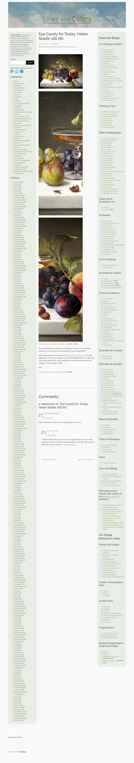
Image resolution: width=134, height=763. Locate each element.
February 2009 (19, 628)
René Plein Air (107, 165)
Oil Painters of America (111, 59)
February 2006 (19, 707)
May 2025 (17, 215)
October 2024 (19, 224)
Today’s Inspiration (109, 230)
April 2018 (17, 386)
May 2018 (17, 384)
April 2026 (17, 191)
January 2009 (19, 630)
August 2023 (18, 250)
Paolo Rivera (107, 312)
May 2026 (17, 189)
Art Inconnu (107, 70)
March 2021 (18, 310)
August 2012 (18, 536)
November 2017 (19, 397)
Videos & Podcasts (21, 167)
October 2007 (19, 663)
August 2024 (18, 228)
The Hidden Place (109, 72)
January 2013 (18, 525)
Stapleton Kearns (109, 152)
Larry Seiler (107, 149)
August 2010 (18, 588)
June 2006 (18, 698)
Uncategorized (19, 162)
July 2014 (17, 485)
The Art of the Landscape (112, 78)
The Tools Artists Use (110, 445)
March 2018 (18, 389)
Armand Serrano (109, 389)
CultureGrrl (107, 96)
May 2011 (17, 569)
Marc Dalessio (108, 147)
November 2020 (20, 318)
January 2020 (19, 340)
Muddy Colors (108, 356)
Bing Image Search (110, 635)
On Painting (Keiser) (110, 114)
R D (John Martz (108, 238)
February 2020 (19, 338)
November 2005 (20, 714)
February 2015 (19, 470)
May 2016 (17, 437)
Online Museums (20, 130)
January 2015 (18, 472)
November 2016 (19, 424)
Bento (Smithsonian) (110, 67)
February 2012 (19, 549)
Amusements (19, 83)
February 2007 (19, 681)
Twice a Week (108, 182)
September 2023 (20, 248)
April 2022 (17, 281)
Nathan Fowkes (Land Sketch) (113, 171)
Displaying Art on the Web (23, 112)
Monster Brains (108, 243)
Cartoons (17, 97)
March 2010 (18, 600)
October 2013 (19, 505)
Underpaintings (108, 52)
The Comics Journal (110, 321)
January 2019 (18, 367)
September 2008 (20, 639)
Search (13, 59)
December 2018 (20, 369)
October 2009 (19, 611)
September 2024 (20, 226)
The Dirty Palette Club (110, 191)
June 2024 (18, 231)
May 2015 (17, 463)
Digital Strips (107, 345)
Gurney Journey (108, 50)
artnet (105, 591)
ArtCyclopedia (108, 570)
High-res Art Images (21, 121)
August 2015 (18, 457)
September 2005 (20, 718)
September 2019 (20, 349)
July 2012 (17, 538)
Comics (17, 101)
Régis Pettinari (108, 162)
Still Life (105, 74)
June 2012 (17, 540)
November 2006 (20, 687)
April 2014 (17, 492)
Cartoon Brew (108, 370)
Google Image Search (111, 633)
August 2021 (18, 299)
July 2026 (17, 184)
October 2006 (19, 690)
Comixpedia (107, 323)
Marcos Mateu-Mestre (111, 392)
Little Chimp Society (110, 234)
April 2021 (17, 307)
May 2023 (17, 255)
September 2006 (20, 692)
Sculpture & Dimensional (23, 151)
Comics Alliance (108, 308)
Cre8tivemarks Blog (110, 400)
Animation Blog (108, 372)
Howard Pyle (107, 221)
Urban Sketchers (109, 65)
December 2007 (20, 659)
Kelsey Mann (107, 398)
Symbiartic (107, 427)
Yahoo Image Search (110, 638)
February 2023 (19, 261)
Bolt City (106, 314)
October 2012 (19, 531)
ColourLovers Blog (109, 463)
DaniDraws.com (108, 249)
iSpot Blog (106, 254)
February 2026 (19, 195)
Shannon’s (106, 622)
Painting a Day (19, 136)
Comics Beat (107, 299)
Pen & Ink (17, 143)
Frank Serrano (108, 176)
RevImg (105, 654)
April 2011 (17, 571)
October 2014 (19, 479)
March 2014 (18, 494)
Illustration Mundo (109, 232)
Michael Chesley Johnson (112, 180)
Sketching (17, 156)
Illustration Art (108, 227)
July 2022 (17, 275)
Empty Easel (107, 449)
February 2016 (19, 444)
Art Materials (18, 90)
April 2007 (17, 676)
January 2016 (18, 446)
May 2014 (17, 490)
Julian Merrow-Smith (110, 116)
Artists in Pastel (108, 100)
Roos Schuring (108, 156)
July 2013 (17, 512)
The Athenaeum (70, 444)
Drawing (17, 114)
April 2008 (17, 650)
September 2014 (20, 481)
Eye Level (106, 89)
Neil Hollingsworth (109, 141)
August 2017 (18, 404)
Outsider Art (18, 132)
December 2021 (19, 290)
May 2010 (17, 595)
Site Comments (20, 154)
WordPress (22, 752)
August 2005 (18, 720)
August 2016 (18, 430)
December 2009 (20, 606)
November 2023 (20, 244)
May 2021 (17, 305)
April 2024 (17, 233)
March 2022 (18, 283)
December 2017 (19, 395)
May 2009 (17, 621)
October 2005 (19, 716)
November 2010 (19, 582)
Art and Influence (109, 54)
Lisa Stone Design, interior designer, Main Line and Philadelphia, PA (112, 518)
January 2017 (18, 419)
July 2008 (17, 643)
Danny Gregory (108, 236)
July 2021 (17, 301)
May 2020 (17, 332)
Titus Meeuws (108, 160)
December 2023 (20, 242)
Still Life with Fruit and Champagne (53, 344)
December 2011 (19, 553)
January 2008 (19, 657)
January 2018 (18, 393)
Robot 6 (105, 301)
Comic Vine (107, 305)
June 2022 (17, 277)
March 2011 (18, 573)
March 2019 (18, 362)
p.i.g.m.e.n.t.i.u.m (108, 94)
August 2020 (18, 325)
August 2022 (18, 272)
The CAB (106, 378)
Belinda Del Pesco (109, 167)
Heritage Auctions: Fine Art (112, 613)
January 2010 (18, 604)
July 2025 (17, 211)
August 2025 (18, 209)
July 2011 (17, 564)
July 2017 (17, 406)
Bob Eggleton (108, 267)
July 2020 (17, 327)
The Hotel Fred (108, 334)
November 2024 (20, 222)
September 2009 (20, 613)
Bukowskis (106, 620)
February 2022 (19, 285)
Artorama (106, 210)
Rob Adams (107, 187)
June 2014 (17, 487)
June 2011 (17, 567)
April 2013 (17, 518)
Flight (105, 316)
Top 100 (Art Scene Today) (112, 481)
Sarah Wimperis (108, 185)
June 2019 (17, 356)
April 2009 (17, 624)
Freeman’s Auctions (110, 618)
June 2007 (18, 672)
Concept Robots (109, 385)
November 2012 (19, 529)
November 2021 (19, 292)
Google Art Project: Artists (112, 564)
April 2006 (17, 703)
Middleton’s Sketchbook (111, 329)
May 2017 (17, 411)
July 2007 (17, 670)
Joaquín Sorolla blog (110, 98)
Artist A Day (107, 85)
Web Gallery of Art (109, 572)
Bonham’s (106, 609)
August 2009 (18, 615)
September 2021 (20, 296)
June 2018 (17, 382)
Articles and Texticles (110, 414)
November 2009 (20, 608)
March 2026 (18, 193)
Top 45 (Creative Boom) (111, 485)
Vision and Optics (20, 169)
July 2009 (17, 617)
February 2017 (19, 417)
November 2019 (19, 345)
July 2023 (17, 252)
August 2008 (18, 641)
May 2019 (17, 358)
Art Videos (18, 92)
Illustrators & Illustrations (111, 245)
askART (105, 593)
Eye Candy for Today (21, 116)
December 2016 (20, 422)
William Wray (107, 173)
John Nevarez (108, 387)
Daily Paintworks (108, 127)
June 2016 (17, 435)
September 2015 (20, 455)
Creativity (17, 105)
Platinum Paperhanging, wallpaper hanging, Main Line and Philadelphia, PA (113, 511)
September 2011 (20, 560)
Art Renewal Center (110, 575)
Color (16, 99)
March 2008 (18, 652)
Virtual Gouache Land (110, 138)
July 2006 (17, 696)
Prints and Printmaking (22, 145)
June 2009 (18, 619)
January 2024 (19, 239)
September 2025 (20, 206)
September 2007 (20, 665)
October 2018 (19, 373)
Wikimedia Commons (76, 355)
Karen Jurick (107, 118)
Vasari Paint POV (108, 61)
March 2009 (18, 626)
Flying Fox (106, 63)
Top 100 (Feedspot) (110, 483)
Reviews (17, 147)
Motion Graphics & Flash (23, 125)
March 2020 (18, 336)
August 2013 (18, 510)
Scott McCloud (108, 318)
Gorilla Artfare (108, 358)
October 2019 (19, 347)
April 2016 (17, 439)
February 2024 (19, 237)
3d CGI (16, 81)
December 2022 (20, 266)
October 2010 (19, 584)
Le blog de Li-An (108, 281)
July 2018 (17, 380)
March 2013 (18, 520)
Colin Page (106, 154)
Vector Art (18, 165)
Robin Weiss (107, 169)
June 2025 (18, 213)
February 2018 (19, 391)
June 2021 (17, 303)
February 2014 (19, 496)
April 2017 (17, 413)
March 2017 (18, 415)
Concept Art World (109, 376)
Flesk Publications (109, 283)
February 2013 (19, 523)
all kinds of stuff (108, 394)
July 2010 (17, 591)
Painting (17, 134)
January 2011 (18, 578)
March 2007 (18, 679)
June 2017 (17, 408)
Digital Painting (19, 110)
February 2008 (19, 654)
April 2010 (17, 597)
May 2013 (17, 516)
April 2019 (17, 360)
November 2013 (19, 503)
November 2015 (19, 450)
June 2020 (18, 329)
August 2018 (18, 378)
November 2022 (20, 268)
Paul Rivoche (107, 336)
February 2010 (19, 602)
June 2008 (18, 646)
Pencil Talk (106, 447)
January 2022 (19, 288)
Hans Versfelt (107, 158)
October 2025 (19, 204)
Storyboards (18, 158)
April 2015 (17, 466)
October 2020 (19, 321)
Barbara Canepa (109, 285)
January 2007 (19, 683)
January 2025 (19, 217)
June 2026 (18, 187)
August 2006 (18, 694)
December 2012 (19, 527)
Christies (106, 611)
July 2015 (17, 459)
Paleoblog (106, 425)
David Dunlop (107, 92)
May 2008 (17, 648)
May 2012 (17, 542)
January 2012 (18, 551)
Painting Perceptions (110, 56)
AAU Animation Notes (110, 411)
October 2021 (19, 294)
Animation (18, 86)
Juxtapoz (106, 207)
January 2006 (19, 709)
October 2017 (19, 400)
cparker (55, 43)
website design (111, 496)
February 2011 (19, 575)
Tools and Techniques (22, 160)
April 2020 (17, 334)
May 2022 (17, 279)
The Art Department (110, 265)
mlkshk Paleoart (108, 434)
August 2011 (18, 562)
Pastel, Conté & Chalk (22, 140)
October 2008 (19, 637)
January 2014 (18, 498)
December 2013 (19, 501)
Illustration (18, 123)
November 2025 (20, 202)
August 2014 (18, 483)
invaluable (106, 595)
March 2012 (18, 547)
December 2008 (20, 632)
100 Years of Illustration (111, 223)
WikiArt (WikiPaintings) (110, 561)
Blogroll (17, 94)
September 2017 (20, 402)
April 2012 (17, 545)
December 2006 (20, 685)
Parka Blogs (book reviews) (112, 287)
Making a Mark (108, 76)
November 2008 (20, 635)
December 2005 (20, 712)
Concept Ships (108, 383)
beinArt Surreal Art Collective (113, 87)
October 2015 (19, 452)
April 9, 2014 (47, 418)
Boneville (106, 332)
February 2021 (19, 312)
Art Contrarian (108, 83)
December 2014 (20, 474)
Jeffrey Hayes (107, 120)
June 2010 (17, 593)
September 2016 (20, 428)
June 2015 (17, 461)
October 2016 (19, 426)
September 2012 (20, 534)
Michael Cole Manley (110, 189)
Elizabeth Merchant (51, 413)
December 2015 (20, 448)
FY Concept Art (108, 381)
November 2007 (20, 661)
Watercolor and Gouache (23, 171)
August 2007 (18, 668)
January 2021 (18, 314)
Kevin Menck (107, 145)
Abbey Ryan (107, 125)
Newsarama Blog (109, 303)
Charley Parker (52, 430)
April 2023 (17, 257)
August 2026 (18, 182)
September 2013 (20, 507)
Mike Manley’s (110, 193)
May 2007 (17, 674)
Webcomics (18, 173)
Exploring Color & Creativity (112, 81)
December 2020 (20, 316)
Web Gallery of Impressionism (113, 577)
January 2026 (19, 198)
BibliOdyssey (107, 225)
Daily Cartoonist (108, 338)
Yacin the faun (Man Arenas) (113, 396)
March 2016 (18, 441)
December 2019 (20, 343)
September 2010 (20, 586)
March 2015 (18, 468)
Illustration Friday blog (111, 241)
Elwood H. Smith (108, 247)
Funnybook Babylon (110, 325)
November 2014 (19, 477)
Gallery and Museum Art (23, 119)
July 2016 (17, 433)
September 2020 (20, 323)
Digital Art (17, 107)
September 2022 (20, 270)
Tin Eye (105, 652)
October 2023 (19, 246)
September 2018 (20, 376)
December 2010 (20, 580)
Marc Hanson (107, 143)
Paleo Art (17, 138)
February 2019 (19, 365)
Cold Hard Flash (108, 374)
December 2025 (20, 200)
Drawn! (105, 279)
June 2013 (17, 514)
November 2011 (19, 556)
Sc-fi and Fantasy (20, 149)
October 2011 (18, 558)
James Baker (107, 327)
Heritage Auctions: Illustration (113, 615)
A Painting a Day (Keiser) (111, 112)
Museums (17, 127)
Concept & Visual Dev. (22, 103)
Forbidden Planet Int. (110, 310)
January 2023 (19, 263)
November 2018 (19, 371)
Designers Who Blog (110, 252)
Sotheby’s (106, 606)
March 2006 (18, 705)
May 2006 (17, 701)
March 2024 (18, 235)
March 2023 (18, 259)
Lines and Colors (15, 737)
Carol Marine (107, 123)
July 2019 (17, 353)
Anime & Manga (20, 88)
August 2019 (18, 351)
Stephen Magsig (109, 178)
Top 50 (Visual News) (110, 474)
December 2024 (20, 220)
